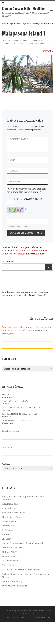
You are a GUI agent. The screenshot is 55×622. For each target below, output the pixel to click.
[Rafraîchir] (26, 209)
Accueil (5, 23)
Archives (6, 464)
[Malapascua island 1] (27, 74)
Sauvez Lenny (9, 565)
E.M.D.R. (6, 534)
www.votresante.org (12, 581)
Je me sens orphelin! (21, 23)
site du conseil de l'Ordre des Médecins (20, 569)
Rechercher (8, 261)
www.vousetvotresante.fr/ (14, 586)
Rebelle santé (8, 556)
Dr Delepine (7, 530)
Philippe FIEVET (9, 552)
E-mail (13, 171)
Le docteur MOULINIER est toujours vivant (19, 414)
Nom (11, 160)
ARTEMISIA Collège (11, 504)
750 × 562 (17, 44)
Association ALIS (10, 508)
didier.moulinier (12, 40)
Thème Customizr (42, 617)
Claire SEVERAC (9, 526)
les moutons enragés (12, 547)
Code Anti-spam (19, 227)
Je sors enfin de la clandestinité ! (15, 401)
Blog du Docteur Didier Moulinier (28, 611)
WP (17, 617)
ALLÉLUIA (6, 395)
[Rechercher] (48, 267)
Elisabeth (6, 539)
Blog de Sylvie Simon (12, 517)
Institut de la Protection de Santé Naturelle (23, 543)
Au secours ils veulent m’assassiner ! (16, 420)
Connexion (7, 447)
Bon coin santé (9, 521)
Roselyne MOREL (10, 561)
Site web (14, 182)
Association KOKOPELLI (13, 512)
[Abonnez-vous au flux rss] (3, 2)
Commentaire (18, 139)
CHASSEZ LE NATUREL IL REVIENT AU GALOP (21, 408)
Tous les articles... (10, 431)
